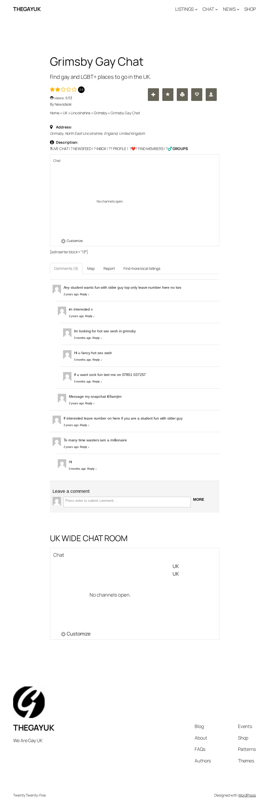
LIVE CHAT (60, 148)
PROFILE (119, 148)
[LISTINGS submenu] (196, 9)
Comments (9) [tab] (66, 268)
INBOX (101, 148)
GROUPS (180, 148)
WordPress (247, 795)
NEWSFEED (82, 148)
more (198, 499)
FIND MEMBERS (150, 148)
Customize (75, 241)
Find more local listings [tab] (141, 268)
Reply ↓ (84, 294)
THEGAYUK (26, 9)
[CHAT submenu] (216, 9)
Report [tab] (109, 268)
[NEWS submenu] (238, 9)
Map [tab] (91, 268)
